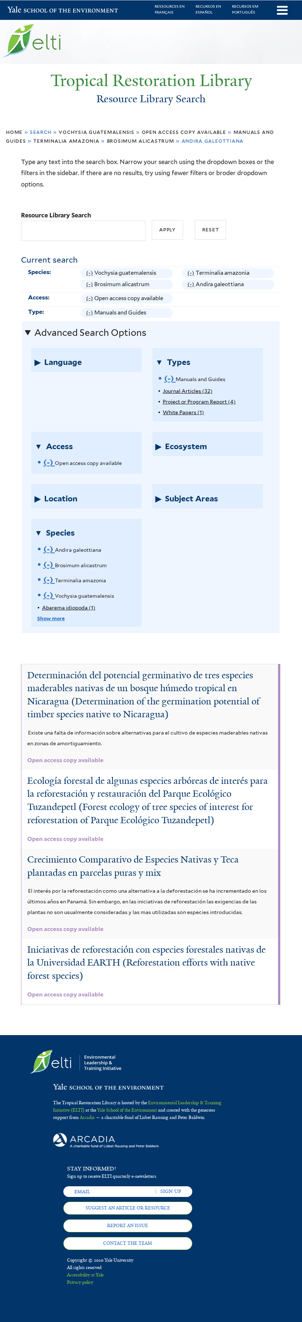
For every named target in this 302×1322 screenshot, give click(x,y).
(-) (90, 274)
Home (14, 131)
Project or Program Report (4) (199, 402)
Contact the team (127, 1243)
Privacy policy (80, 1282)
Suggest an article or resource (127, 1208)
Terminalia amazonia (66, 140)
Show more (51, 618)
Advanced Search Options (90, 332)
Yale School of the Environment (26, 10)
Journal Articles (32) (188, 391)
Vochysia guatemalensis (96, 131)
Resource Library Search (56, 215)
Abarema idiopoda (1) (68, 608)
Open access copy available (184, 131)
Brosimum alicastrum (140, 140)
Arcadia (87, 1117)
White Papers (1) (183, 412)
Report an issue (127, 1226)
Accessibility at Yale (85, 1275)
